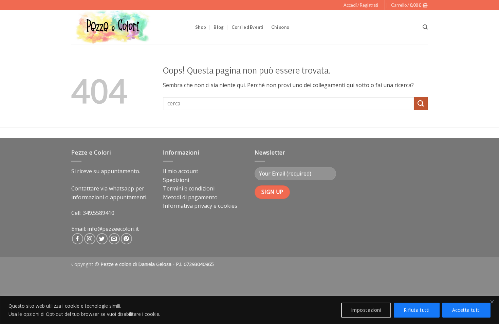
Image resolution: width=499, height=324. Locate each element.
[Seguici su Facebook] (77, 238)
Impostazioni (366, 310)
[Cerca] (425, 27)
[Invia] (421, 103)
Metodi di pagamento (190, 197)
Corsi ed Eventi (248, 27)
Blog (219, 27)
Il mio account (180, 171)
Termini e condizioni (189, 188)
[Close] (492, 302)
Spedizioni (176, 180)
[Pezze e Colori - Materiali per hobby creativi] (128, 27)
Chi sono (280, 27)
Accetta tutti (466, 310)
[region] (249, 310)
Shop (200, 27)
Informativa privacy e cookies (200, 205)
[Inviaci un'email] (114, 238)
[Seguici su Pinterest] (126, 238)
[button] (361, 5)
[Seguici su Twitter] (102, 238)
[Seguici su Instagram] (89, 238)
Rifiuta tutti (416, 310)
